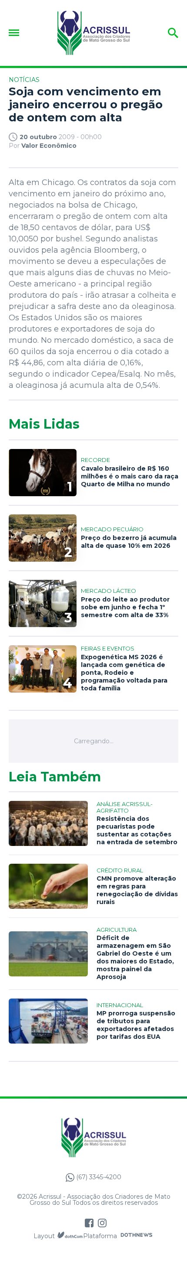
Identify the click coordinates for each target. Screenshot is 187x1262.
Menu (16, 33)
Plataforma (100, 1236)
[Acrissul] (93, 33)
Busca (159, 33)
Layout (44, 1236)
